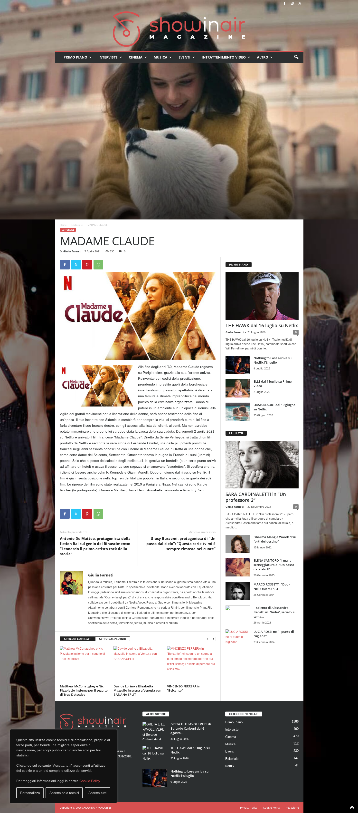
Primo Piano (75, 57)
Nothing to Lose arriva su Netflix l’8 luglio (273, 360)
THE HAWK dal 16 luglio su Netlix (262, 325)
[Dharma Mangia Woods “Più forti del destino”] (238, 544)
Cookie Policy (89, 781)
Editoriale (77, 225)
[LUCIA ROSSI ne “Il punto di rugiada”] (238, 638)
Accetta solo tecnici (64, 793)
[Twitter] (300, 3)
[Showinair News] (179, 29)
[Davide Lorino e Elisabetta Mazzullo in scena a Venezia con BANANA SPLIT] (137, 664)
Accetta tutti (97, 793)
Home (63, 225)
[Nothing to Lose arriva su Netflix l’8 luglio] (238, 365)
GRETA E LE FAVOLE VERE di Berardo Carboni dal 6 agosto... (190, 728)
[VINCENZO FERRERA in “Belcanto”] (191, 664)
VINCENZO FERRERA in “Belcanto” (183, 688)
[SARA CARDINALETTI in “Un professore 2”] (262, 464)
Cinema (135, 57)
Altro (262, 57)
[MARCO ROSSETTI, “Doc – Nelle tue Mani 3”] (238, 591)
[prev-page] (207, 639)
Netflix (229, 766)
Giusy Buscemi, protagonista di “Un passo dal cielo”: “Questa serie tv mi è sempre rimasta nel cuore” (181, 543)
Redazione (292, 807)
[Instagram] (292, 3)
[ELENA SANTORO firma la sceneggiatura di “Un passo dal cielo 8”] (238, 567)
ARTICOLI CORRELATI (78, 639)
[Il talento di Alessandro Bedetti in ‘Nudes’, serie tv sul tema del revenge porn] (238, 615)
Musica (160, 57)
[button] (296, 57)
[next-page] (213, 639)
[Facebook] (285, 3)
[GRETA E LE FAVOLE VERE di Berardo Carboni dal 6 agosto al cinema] (154, 731)
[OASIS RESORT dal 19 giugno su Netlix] (238, 412)
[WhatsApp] (98, 264)
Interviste (108, 57)
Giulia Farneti (72, 251)
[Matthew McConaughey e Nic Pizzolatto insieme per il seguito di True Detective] (84, 664)
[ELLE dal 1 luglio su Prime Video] (238, 388)
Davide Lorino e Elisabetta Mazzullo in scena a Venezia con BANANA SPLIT (137, 690)
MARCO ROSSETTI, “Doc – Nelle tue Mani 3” (272, 586)
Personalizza (30, 793)
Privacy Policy (248, 807)
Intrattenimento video (224, 57)
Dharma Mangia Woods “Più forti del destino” (275, 539)
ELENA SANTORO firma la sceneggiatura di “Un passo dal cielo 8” (274, 564)
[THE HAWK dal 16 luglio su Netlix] (262, 296)
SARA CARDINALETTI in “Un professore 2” (256, 497)
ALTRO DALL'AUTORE (112, 639)
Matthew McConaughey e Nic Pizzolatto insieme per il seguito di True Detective (84, 690)
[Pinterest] (87, 264)
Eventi (184, 57)
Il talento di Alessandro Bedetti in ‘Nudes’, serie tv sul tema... (275, 612)
